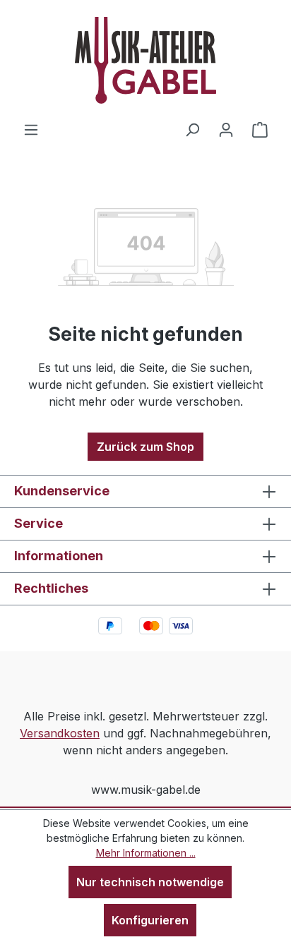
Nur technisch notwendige (150, 882)
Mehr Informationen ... (146, 853)
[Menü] (31, 129)
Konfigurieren (150, 920)
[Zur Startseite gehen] (145, 60)
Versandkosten (60, 733)
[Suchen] (192, 129)
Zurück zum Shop (145, 447)
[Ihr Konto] (226, 129)
